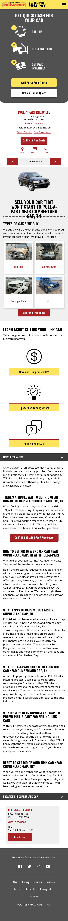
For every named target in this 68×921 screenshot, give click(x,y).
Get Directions (42, 132)
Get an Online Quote (34, 93)
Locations (17, 857)
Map (22, 152)
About (15, 882)
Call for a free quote (34, 313)
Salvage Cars (49, 267)
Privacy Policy (46, 889)
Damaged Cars (19, 301)
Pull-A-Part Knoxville (34, 112)
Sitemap (34, 896)
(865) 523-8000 (35, 123)
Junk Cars (18, 267)
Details (34, 152)
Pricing (25, 882)
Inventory (37, 882)
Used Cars (49, 301)
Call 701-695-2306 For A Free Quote (34, 537)
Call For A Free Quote (34, 83)
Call (46, 152)
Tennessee (30, 857)
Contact (18, 889)
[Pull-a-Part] (24, 4)
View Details (24, 132)
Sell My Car (30, 889)
